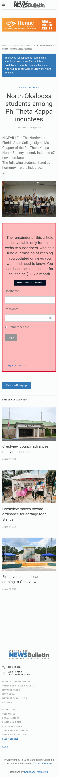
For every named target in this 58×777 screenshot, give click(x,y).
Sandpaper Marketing (36, 771)
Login (5, 746)
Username (12, 291)
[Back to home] (29, 4)
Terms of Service (42, 763)
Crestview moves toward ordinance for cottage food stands (24, 514)
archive (38, 127)
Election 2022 (10, 739)
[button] (3, 4)
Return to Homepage (16, 385)
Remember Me (18, 327)
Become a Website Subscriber (30, 282)
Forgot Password (16, 365)
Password (11, 309)
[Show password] (50, 318)
